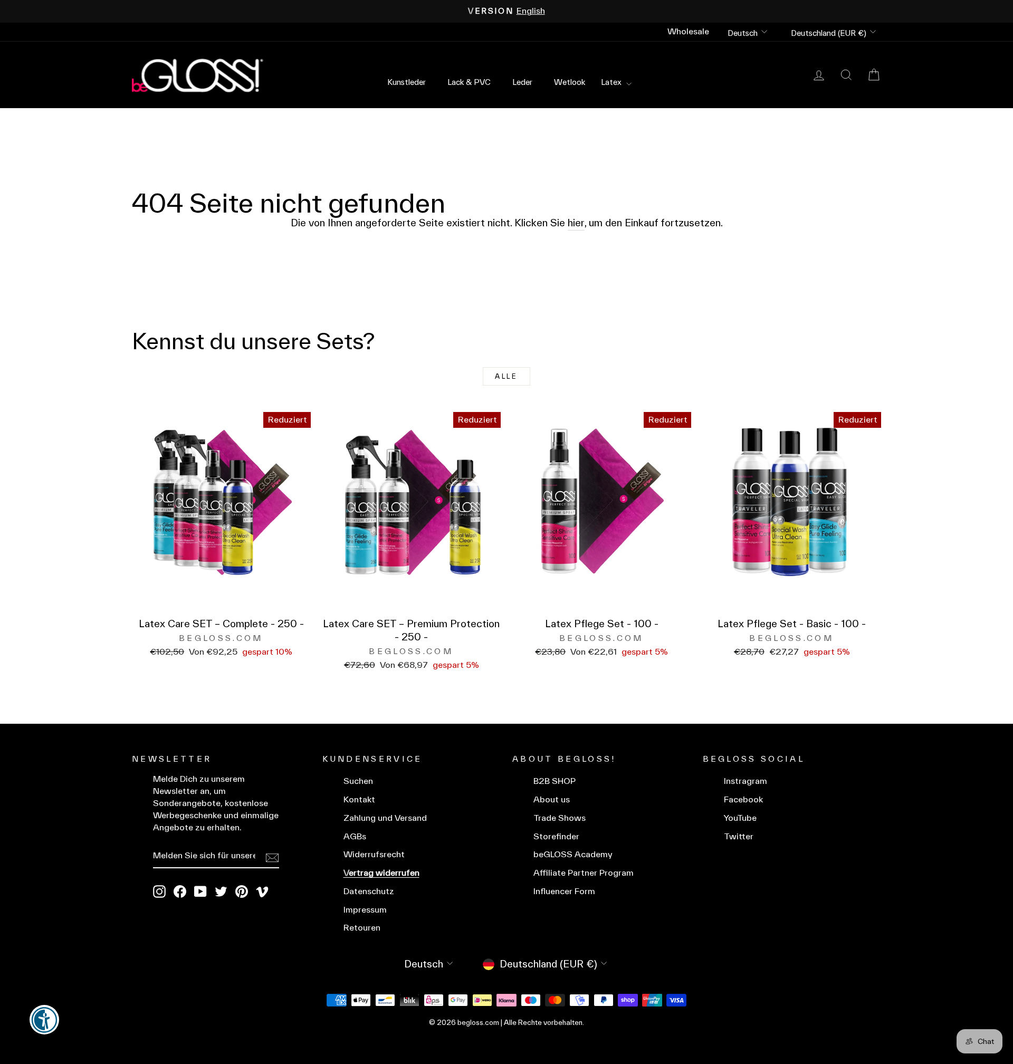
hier (576, 222)
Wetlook (569, 82)
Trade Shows (559, 817)
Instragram (745, 781)
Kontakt (359, 799)
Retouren (361, 927)
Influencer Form (564, 891)
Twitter (738, 836)
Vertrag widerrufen (381, 872)
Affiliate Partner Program (583, 872)
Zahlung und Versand (385, 817)
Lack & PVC (469, 82)
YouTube (740, 817)
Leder (522, 82)
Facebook (743, 799)
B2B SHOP (554, 781)
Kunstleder (406, 82)
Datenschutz (368, 891)
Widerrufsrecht (374, 854)
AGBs (354, 836)
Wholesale (688, 31)
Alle (506, 376)
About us (551, 799)
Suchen (358, 781)
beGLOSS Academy (573, 854)
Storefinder (556, 836)
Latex (612, 82)
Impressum (365, 909)
